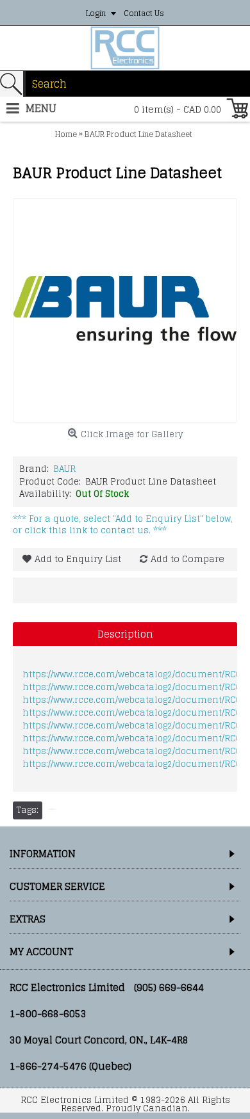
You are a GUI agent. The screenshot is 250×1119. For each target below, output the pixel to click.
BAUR (64, 469)
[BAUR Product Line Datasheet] (125, 310)
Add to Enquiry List (78, 559)
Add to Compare (187, 559)
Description (125, 634)
